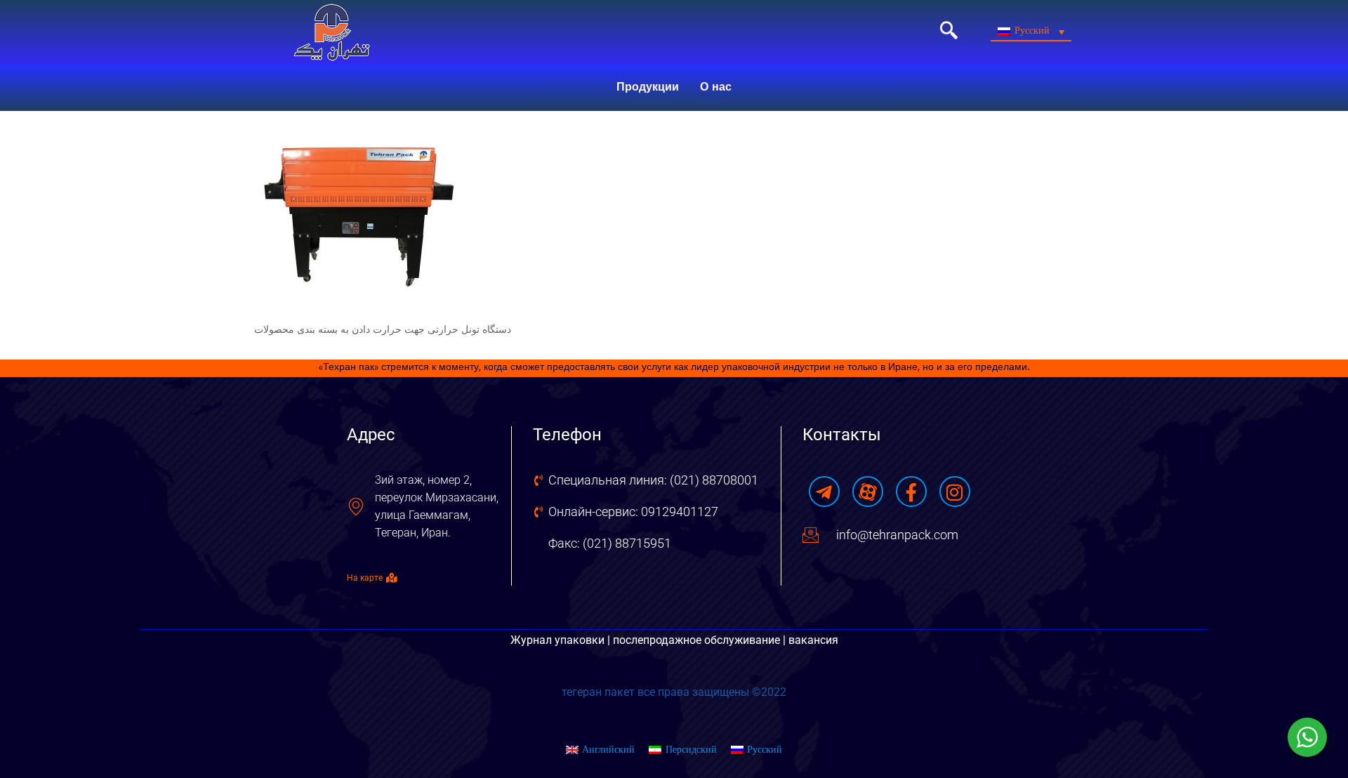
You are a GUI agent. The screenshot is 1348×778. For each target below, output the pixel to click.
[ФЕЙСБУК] (911, 491)
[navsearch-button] (948, 32)
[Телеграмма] (824, 491)
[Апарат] (867, 491)
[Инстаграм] (954, 491)
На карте (365, 578)
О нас (716, 88)
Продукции (647, 88)
